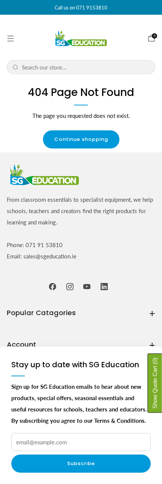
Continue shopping (81, 139)
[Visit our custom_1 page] (104, 286)
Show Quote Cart (155, 382)
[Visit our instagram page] (70, 286)
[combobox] (86, 67)
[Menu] (10, 38)
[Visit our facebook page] (52, 286)
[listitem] (81, 7)
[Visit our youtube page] (87, 286)
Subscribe (81, 463)
